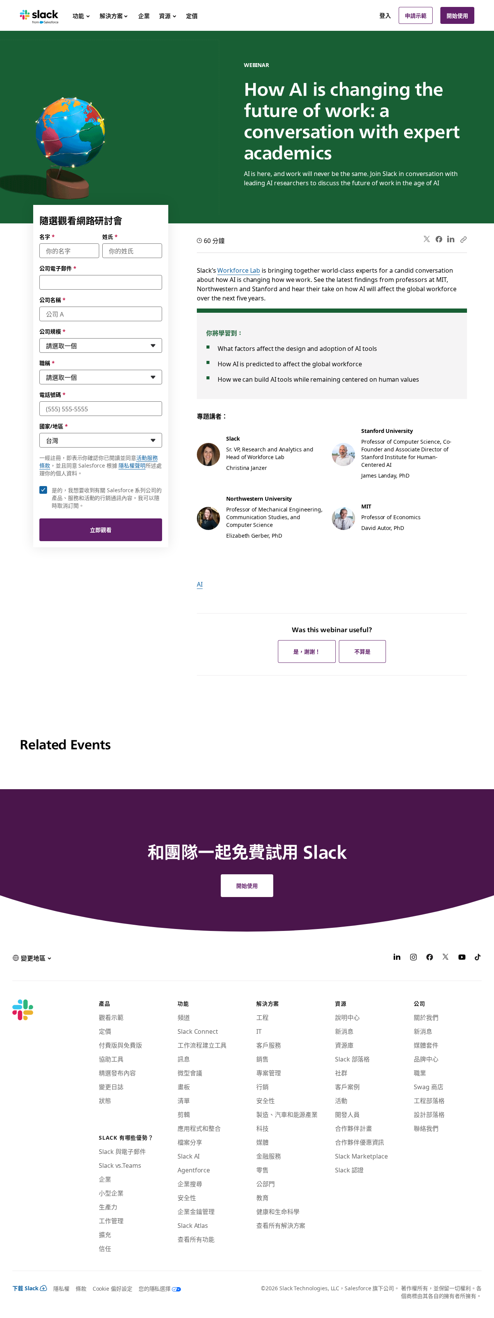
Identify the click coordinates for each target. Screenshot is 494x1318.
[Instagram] (413, 958)
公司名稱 (52, 300)
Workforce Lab (238, 270)
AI (200, 584)
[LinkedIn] (451, 239)
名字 (47, 236)
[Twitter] (427, 239)
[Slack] (39, 15)
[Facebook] (438, 239)
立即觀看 (101, 529)
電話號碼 (52, 394)
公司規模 (52, 331)
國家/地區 (53, 426)
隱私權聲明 (131, 465)
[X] (445, 958)
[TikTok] (478, 958)
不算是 (362, 651)
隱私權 (61, 1288)
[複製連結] (463, 239)
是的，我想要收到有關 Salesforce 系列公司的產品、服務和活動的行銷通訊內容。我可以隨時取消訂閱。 (107, 497)
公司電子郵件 (57, 268)
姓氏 (110, 236)
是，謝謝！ (306, 651)
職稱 (47, 363)
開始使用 (457, 15)
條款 (81, 1288)
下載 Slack (25, 1288)
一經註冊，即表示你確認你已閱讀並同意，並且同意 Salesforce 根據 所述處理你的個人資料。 (100, 465)
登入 (385, 15)
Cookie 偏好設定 (112, 1288)
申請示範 (415, 15)
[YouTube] (461, 958)
